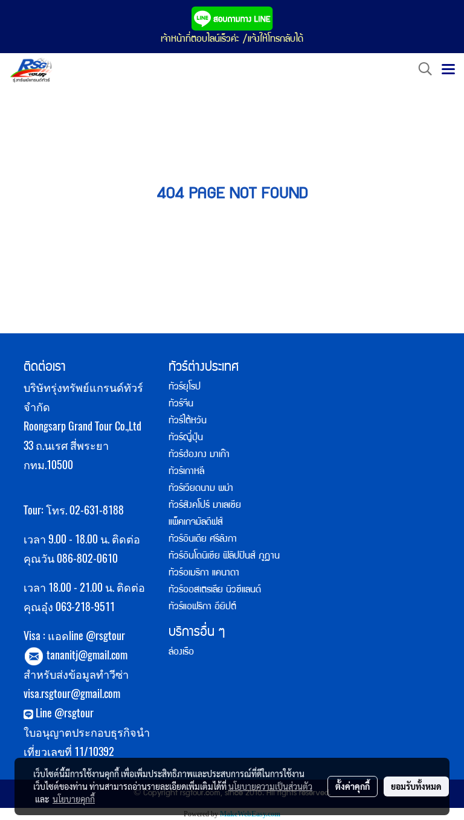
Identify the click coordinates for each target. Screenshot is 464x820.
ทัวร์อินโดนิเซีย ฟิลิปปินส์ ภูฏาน (224, 557)
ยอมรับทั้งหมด (416, 786)
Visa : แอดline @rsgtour (74, 635)
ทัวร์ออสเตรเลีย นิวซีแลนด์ (215, 590)
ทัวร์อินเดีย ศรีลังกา (203, 540)
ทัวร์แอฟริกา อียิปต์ (202, 607)
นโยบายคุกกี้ (74, 798)
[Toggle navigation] (448, 70)
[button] (421, 69)
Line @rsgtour (63, 712)
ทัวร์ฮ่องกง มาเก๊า (199, 455)
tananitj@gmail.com (87, 654)
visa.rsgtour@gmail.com (72, 693)
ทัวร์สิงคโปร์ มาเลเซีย (205, 506)
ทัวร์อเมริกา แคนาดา (204, 573)
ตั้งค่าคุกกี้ (352, 786)
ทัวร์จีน (181, 404)
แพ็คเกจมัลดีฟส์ (196, 523)
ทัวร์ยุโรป (185, 387)
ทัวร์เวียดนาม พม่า (201, 489)
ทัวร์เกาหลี (186, 472)
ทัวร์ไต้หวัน (188, 421)
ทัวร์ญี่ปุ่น (186, 438)
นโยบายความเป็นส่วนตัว (270, 786)
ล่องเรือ (181, 653)
